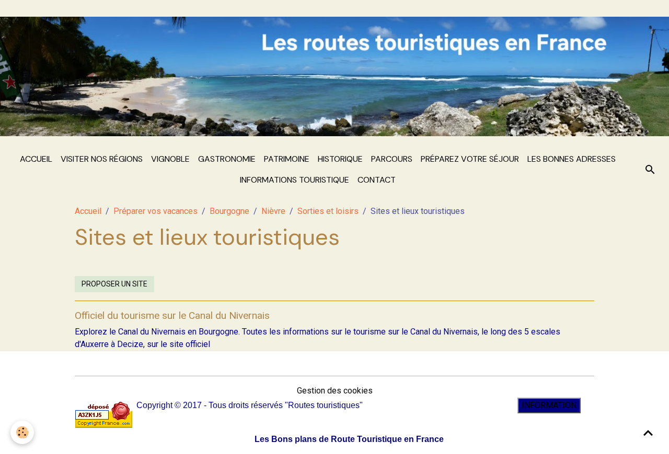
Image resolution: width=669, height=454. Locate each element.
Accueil (36, 158)
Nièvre (273, 211)
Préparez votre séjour (470, 158)
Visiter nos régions (102, 158)
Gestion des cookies (335, 391)
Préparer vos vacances (155, 211)
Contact (376, 179)
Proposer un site (114, 284)
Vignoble (170, 158)
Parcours (391, 158)
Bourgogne (229, 211)
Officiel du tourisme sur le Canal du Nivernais (172, 315)
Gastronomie (227, 158)
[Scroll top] (648, 433)
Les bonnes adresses (571, 158)
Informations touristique (294, 179)
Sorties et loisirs (328, 211)
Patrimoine (286, 158)
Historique (340, 158)
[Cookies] (22, 432)
